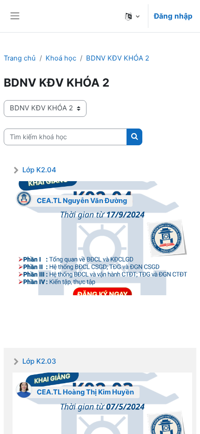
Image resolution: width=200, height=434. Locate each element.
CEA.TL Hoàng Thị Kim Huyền (85, 392)
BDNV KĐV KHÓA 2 (117, 58)
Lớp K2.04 (39, 169)
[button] (132, 16)
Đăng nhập (173, 16)
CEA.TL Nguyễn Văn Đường (82, 201)
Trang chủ (20, 58)
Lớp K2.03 (39, 361)
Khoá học (61, 58)
